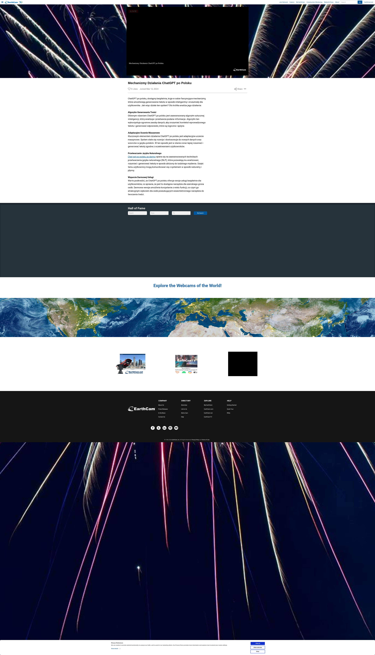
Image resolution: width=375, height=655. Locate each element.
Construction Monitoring (314, 2)
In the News (161, 413)
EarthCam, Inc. (176, 439)
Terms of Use (205, 439)
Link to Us (184, 409)
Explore (292, 2)
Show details (114, 648)
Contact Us (161, 417)
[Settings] (242, 74)
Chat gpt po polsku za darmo (142, 157)
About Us (161, 405)
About (337, 2)
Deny (257, 651)
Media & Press (328, 2)
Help (182, 417)
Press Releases (163, 409)
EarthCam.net (368, 2)
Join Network (283, 2)
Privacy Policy (195, 439)
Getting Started (231, 405)
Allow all (257, 643)
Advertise (184, 405)
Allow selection (258, 647)
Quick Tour (230, 409)
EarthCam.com (208, 409)
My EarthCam (300, 2)
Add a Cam (184, 413)
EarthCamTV (208, 417)
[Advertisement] (242, 364)
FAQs (228, 413)
